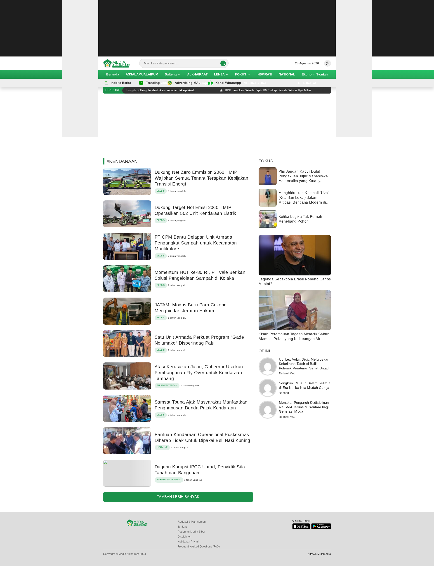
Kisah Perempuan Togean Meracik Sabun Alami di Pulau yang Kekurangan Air (294, 336)
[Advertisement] (217, 28)
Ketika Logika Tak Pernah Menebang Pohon (300, 219)
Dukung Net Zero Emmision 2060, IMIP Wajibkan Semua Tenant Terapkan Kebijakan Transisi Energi (201, 178)
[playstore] (321, 528)
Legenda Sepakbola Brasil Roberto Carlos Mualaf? (295, 281)
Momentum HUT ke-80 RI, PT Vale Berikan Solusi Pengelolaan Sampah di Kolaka (200, 275)
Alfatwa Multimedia (319, 554)
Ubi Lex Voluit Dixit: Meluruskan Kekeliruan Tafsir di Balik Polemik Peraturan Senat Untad (304, 363)
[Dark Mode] (327, 63)
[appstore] (301, 528)
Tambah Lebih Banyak (178, 497)
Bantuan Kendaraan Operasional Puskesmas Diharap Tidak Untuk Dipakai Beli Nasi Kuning (202, 437)
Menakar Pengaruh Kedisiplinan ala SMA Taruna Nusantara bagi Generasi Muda (304, 407)
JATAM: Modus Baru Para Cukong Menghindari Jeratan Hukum (191, 307)
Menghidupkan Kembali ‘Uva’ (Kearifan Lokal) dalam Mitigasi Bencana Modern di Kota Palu (303, 200)
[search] (223, 63)
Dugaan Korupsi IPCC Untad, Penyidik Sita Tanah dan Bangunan (200, 469)
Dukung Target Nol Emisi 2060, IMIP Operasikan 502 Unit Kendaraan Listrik (195, 210)
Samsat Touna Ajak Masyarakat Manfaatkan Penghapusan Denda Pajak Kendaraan (201, 404)
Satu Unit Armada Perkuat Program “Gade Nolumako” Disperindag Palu (199, 340)
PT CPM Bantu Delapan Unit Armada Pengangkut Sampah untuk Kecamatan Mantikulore (196, 243)
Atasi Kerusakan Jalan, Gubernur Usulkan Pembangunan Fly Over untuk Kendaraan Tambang (199, 372)
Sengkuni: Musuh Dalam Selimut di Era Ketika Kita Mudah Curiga (304, 385)
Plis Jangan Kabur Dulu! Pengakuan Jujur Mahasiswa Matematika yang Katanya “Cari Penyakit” (303, 178)
